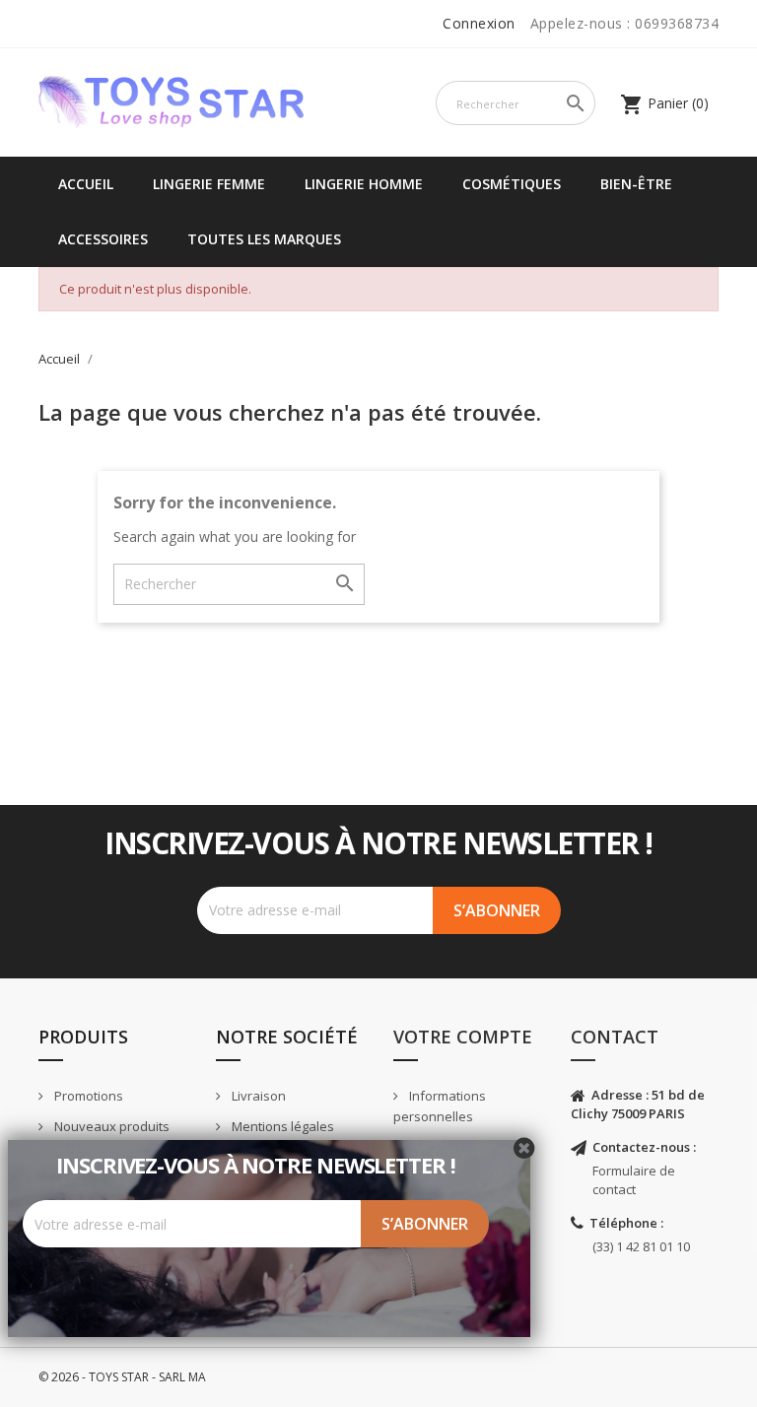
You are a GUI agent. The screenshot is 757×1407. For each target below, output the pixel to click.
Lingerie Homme (364, 183)
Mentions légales (281, 1126)
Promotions (87, 1096)
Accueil (85, 183)
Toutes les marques (264, 239)
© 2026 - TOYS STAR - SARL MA (122, 1377)
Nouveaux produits (110, 1126)
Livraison (257, 1096)
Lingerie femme (209, 183)
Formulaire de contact (633, 1180)
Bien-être (636, 183)
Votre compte (462, 1036)
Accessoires (103, 239)
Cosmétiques (511, 183)
